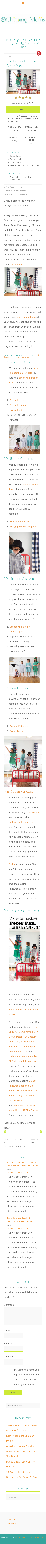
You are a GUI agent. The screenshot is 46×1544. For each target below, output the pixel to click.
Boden (12, 864)
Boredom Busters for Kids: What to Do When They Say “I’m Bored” (21, 1451)
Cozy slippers (17, 731)
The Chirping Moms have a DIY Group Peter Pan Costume (23, 1032)
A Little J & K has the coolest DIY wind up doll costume (23, 1056)
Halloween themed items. (22, 822)
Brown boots (16, 410)
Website (8, 1356)
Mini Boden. (16, 264)
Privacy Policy (11, 1519)
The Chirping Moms (23, 19)
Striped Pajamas (19, 726)
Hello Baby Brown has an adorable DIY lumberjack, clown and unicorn (22, 1046)
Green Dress (17, 400)
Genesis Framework (36, 1537)
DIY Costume (35, 1142)
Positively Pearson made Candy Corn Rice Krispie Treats (23, 1095)
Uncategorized (8, 1142)
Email (8, 1343)
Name (8, 1330)
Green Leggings (19, 405)
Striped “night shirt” (20, 627)
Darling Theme (20, 1537)
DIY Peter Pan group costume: (22, 356)
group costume (8, 1146)
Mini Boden (33, 812)
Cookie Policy (11, 1523)
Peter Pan (25, 1146)
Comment (10, 1305)
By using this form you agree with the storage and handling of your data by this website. (26, 1377)
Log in (28, 1540)
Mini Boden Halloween (19, 791)
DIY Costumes (19, 1139)
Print (23, 109)
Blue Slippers (17, 631)
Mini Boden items (26, 317)
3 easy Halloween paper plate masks (22, 1086)
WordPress (20, 1540)
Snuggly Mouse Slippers (23, 526)
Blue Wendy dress (20, 521)
